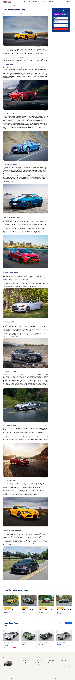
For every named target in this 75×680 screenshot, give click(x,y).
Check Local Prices (61, 29)
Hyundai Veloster (7, 276)
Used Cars (64, 14)
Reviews (24, 664)
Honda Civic (7, 220)
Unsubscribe (63, 671)
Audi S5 (7, 67)
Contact (37, 664)
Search (68, 623)
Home (4, 5)
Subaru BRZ (7, 374)
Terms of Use (63, 660)
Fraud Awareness (64, 669)
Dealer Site (37, 662)
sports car (13, 224)
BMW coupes (28, 117)
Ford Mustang (8, 167)
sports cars (17, 123)
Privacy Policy (63, 662)
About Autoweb (38, 660)
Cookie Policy (63, 664)
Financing (25, 668)
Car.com (50, 662)
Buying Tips (25, 666)
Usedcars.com (51, 660)
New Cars (57, 14)
